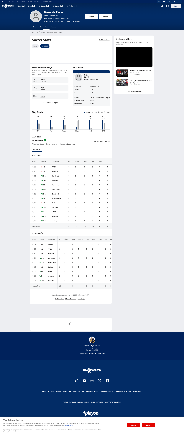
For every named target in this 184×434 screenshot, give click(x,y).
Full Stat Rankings (49, 102)
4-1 (44, 212)
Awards (53, 27)
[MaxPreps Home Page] (33, 32)
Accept (133, 425)
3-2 (44, 176)
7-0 (44, 216)
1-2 (44, 167)
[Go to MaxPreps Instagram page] (92, 381)
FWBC (54, 167)
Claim (91, 16)
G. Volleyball (71, 6)
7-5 (44, 221)
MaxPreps (6, 1)
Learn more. (71, 144)
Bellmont (55, 171)
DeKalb (54, 203)
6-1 (44, 198)
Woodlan (55, 216)
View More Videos (133, 91)
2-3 (44, 171)
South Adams (56, 198)
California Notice (106, 391)
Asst (85, 161)
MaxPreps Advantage (43, 1)
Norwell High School (92, 345)
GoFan (15, 1)
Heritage (55, 207)
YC (106, 239)
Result (43, 161)
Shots (66, 239)
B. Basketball (44, 6)
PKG (87, 239)
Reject (148, 425)
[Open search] (162, 6)
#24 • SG (73, 21)
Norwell (42, 32)
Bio (41, 27)
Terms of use (91, 391)
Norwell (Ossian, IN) (51, 16)
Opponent (55, 161)
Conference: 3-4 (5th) (103, 98)
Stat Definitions (104, 40)
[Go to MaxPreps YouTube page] (84, 381)
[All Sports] (81, 6)
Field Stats (37, 149)
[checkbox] (95, 139)
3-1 (44, 194)
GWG (100, 239)
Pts (93, 161)
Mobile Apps (56, 391)
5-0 (44, 180)
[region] (92, 425)
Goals (77, 161)
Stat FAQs (81, 299)
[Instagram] (169, 1)
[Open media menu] (167, 6)
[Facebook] (179, 1)
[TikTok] (159, 1)
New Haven (56, 185)
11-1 (45, 185)
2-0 (44, 189)
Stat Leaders (59, 299)
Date (33, 161)
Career (35, 46)
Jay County (55, 176)
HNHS (54, 212)
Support (136, 391)
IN (37, 32)
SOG (73, 239)
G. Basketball (57, 6)
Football (21, 6)
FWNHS (50, 244)
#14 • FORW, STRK (53, 21)
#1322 (92, 101)
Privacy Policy (78, 391)
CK (108, 161)
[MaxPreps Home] (8, 6)
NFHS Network (26, 1)
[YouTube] (164, 1)
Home (35, 27)
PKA (93, 239)
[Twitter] (174, 1)
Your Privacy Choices (123, 391)
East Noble (56, 189)
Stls (100, 161)
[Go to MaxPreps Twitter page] (99, 381)
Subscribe (67, 391)
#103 (92, 103)
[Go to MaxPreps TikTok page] (76, 381)
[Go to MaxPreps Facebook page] (107, 381)
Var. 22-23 (45, 46)
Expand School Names (102, 141)
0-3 (42, 244)
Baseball (31, 6)
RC (111, 239)
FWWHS (55, 180)
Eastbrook (55, 194)
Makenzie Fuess (53, 12)
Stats (46, 27)
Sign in (176, 6)
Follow (105, 16)
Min (69, 161)
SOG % (80, 239)
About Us (45, 391)
